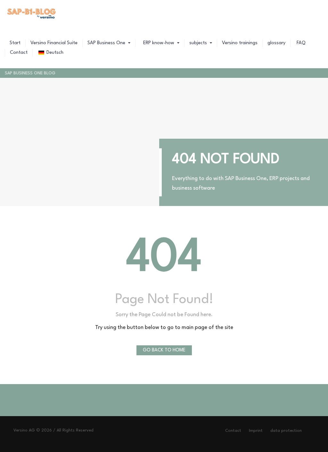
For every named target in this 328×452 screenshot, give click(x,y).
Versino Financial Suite (54, 43)
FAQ (300, 43)
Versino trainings (240, 43)
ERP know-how (159, 43)
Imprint (256, 431)
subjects (198, 43)
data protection (286, 431)
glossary (276, 43)
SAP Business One (107, 43)
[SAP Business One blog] (31, 14)
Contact (19, 52)
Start (15, 43)
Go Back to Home (164, 350)
